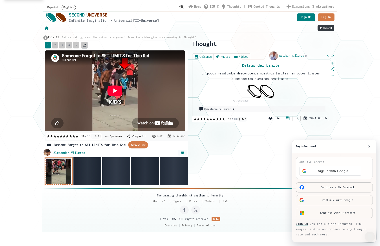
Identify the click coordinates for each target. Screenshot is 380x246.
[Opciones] (332, 75)
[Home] (56, 17)
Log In (326, 17)
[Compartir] (332, 69)
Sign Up (306, 17)
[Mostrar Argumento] (182, 153)
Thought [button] (327, 28)
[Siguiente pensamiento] (333, 56)
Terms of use (206, 225)
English (68, 7)
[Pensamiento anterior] (328, 56)
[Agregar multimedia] (332, 63)
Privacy (187, 225)
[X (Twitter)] (195, 209)
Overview (171, 225)
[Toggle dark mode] (181, 6)
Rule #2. (54, 37)
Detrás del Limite (261, 65)
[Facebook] (184, 209)
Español (52, 7)
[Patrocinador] (261, 91)
